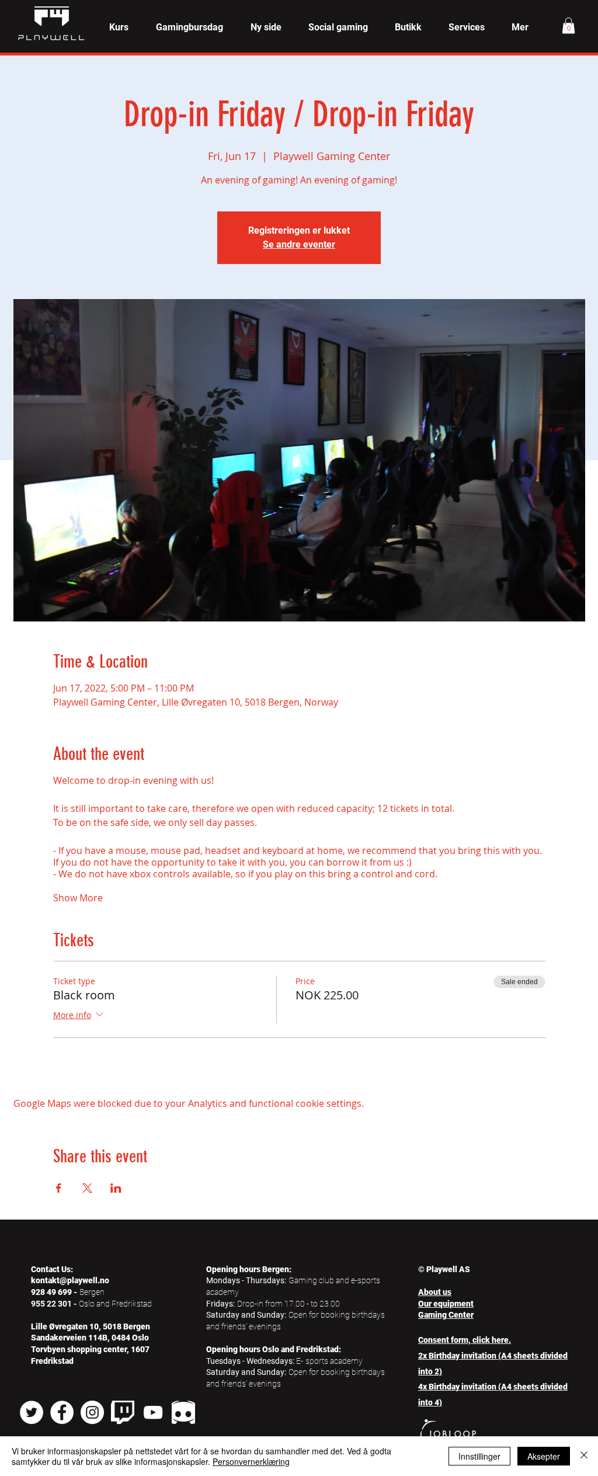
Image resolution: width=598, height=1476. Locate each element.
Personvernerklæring (251, 1461)
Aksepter (543, 1456)
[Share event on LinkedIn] (115, 1188)
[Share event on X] (87, 1188)
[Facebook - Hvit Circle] (62, 1412)
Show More (78, 897)
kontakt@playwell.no (70, 1280)
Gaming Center (446, 1314)
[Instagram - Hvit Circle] (92, 1412)
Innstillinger (479, 1456)
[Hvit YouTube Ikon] (153, 1412)
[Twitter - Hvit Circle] (31, 1412)
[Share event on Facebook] (58, 1188)
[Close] (584, 1456)
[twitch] (122, 1412)
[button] (118, 27)
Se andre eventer (299, 244)
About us (434, 1292)
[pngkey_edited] (183, 1412)
